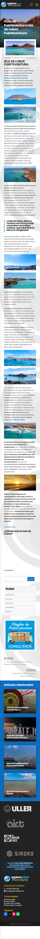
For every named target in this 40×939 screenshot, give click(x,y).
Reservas (31, 929)
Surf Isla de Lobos (17, 420)
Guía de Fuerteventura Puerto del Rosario (17, 764)
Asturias (9, 599)
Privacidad (10, 901)
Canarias (9, 603)
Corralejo (23, 133)
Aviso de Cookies (12, 903)
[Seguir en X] (9, 914)
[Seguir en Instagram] (13, 914)
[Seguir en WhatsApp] (18, 914)
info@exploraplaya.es (15, 891)
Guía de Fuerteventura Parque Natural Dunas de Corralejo (18, 663)
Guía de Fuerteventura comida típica (17, 708)
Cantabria (10, 607)
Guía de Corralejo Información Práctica (17, 736)
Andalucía (10, 595)
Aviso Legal (10, 899)
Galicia (8, 611)
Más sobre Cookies (13, 905)
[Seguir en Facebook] (5, 914)
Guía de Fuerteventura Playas (17, 792)
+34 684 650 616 (12, 889)
